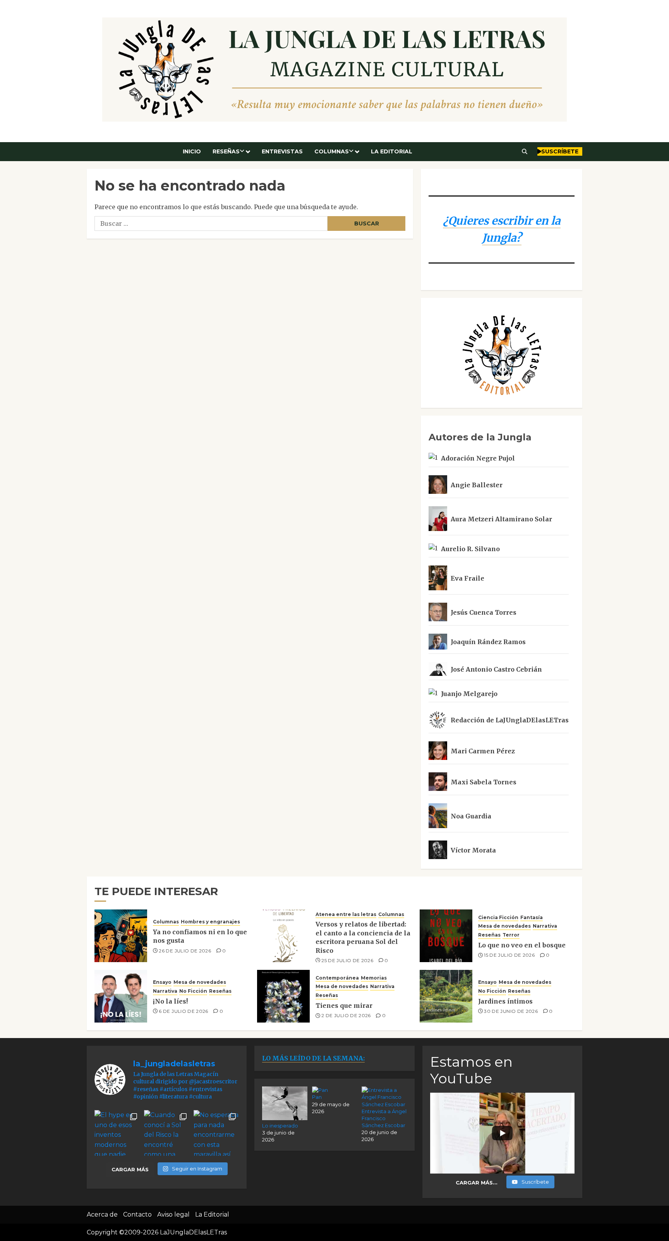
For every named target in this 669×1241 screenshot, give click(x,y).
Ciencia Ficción (498, 917)
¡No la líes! (170, 1001)
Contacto (137, 1214)
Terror (511, 935)
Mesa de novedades (504, 926)
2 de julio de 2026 (346, 1015)
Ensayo (162, 982)
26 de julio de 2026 (185, 951)
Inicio (192, 151)
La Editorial (391, 151)
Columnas (331, 151)
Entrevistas (282, 151)
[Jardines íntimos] (446, 996)
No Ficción (193, 991)
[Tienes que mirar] (283, 996)
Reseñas (226, 151)
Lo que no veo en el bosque (522, 945)
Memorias (374, 978)
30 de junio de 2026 (511, 1011)
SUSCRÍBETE (559, 151)
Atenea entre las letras (346, 914)
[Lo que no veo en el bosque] (446, 935)
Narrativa (545, 926)
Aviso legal (173, 1214)
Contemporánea (337, 978)
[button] (525, 151)
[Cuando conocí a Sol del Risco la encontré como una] (167, 1133)
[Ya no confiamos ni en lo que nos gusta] (120, 935)
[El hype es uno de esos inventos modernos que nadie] (117, 1133)
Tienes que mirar (344, 1005)
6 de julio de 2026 (183, 1011)
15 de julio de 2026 (509, 955)
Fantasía (531, 917)
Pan (317, 1097)
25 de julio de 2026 (347, 960)
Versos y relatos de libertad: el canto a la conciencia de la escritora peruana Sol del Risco (363, 937)
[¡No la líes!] (120, 996)
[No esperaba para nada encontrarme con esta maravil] (216, 1133)
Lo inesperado (280, 1125)
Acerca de (102, 1214)
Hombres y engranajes (210, 922)
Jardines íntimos (505, 1001)
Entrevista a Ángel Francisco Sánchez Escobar (384, 1118)
